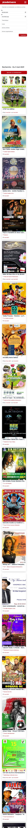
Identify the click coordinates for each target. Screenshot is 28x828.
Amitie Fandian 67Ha (9, 193)
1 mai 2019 (8, 402)
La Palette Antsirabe (8, 318)
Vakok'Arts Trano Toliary (9, 441)
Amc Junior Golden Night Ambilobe (15, 149)
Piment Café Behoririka (9, 733)
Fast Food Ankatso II (9, 816)
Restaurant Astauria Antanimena (11, 650)
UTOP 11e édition (8, 109)
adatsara (10, 2)
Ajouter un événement (14, 72)
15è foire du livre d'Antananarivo (14, 772)
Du (2, 10)
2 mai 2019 (8, 279)
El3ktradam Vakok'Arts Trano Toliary (15, 439)
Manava (6, 235)
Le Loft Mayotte (7, 483)
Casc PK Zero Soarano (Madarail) (11, 525)
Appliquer (23, 35)
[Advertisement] (14, 51)
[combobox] (14, 20)
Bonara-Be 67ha (7, 691)
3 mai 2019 (8, 112)
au (1, 14)
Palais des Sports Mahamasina (11, 276)
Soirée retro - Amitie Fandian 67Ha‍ (14, 191)
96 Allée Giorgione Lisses (9, 608)
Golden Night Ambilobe (9, 151)
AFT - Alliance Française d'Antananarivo (13, 566)
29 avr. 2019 (8, 361)
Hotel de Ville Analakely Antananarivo (12, 400)
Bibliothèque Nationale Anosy (10, 775)
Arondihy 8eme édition (10, 357)
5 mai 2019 (15, 112)
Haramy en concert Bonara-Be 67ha (15, 689)
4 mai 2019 (15, 361)
